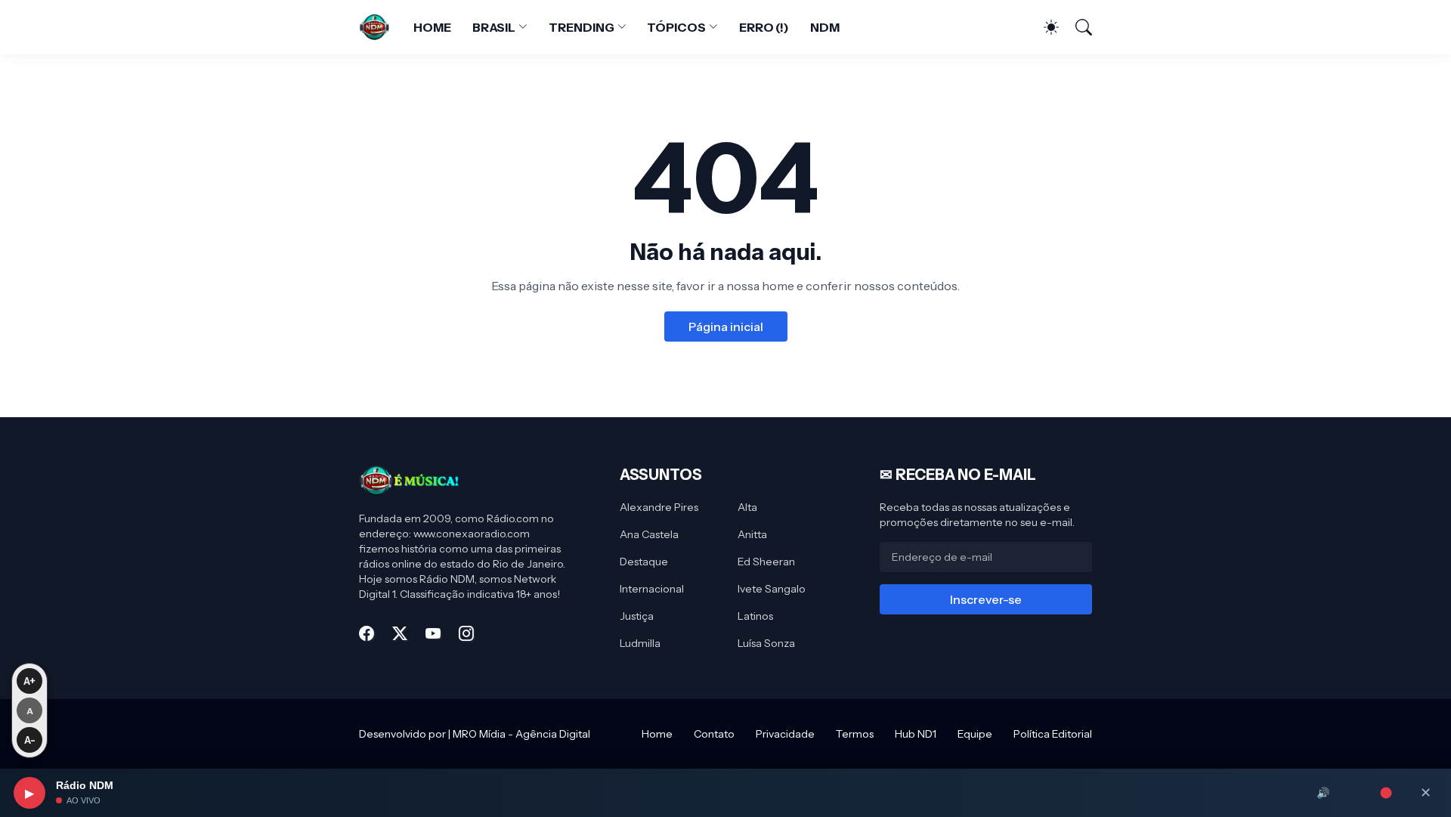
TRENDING (581, 27)
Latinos (755, 616)
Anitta (752, 534)
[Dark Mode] (1044, 27)
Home (657, 734)
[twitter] (399, 633)
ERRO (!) (764, 27)
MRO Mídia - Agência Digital (521, 734)
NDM (825, 27)
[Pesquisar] (1077, 27)
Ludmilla (640, 643)
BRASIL (494, 27)
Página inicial (725, 326)
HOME (432, 27)
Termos (855, 734)
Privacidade (785, 734)
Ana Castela (649, 534)
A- (30, 740)
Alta (747, 507)
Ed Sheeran (766, 561)
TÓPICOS (676, 27)
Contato (714, 734)
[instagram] (466, 633)
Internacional (652, 589)
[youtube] (433, 633)
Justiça (637, 616)
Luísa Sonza (766, 643)
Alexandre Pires (659, 507)
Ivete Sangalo (772, 589)
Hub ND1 (915, 734)
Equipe (975, 734)
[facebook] (366, 633)
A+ (29, 681)
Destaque (644, 561)
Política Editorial (1052, 734)
